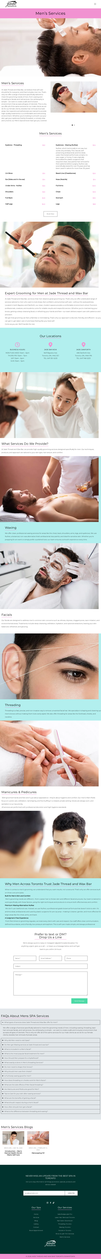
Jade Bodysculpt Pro (65, 1214)
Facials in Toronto (64, 1230)
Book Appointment (36, 1230)
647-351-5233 (52, 358)
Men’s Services (65, 1237)
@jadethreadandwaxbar (65, 943)
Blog (36, 1221)
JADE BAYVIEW (50, 350)
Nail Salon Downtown (65, 1221)
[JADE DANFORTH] (83, 344)
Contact (36, 1227)
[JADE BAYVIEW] (50, 344)
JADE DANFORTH (83, 350)
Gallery (36, 1224)
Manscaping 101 (38, 1153)
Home (36, 1214)
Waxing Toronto (65, 1227)
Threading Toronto (65, 1224)
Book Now (50, 214)
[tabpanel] (75, 97)
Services (36, 1217)
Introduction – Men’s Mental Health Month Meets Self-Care (13, 1153)
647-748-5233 (85, 358)
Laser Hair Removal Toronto (65, 1217)
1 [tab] (73, 126)
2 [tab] (75, 126)
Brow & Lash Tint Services (65, 1234)
